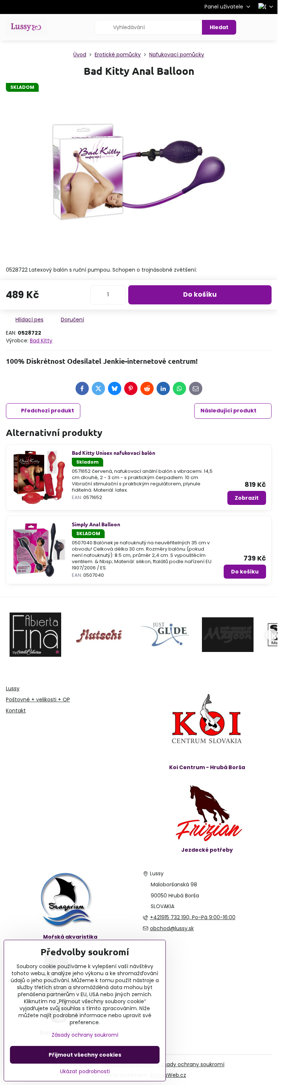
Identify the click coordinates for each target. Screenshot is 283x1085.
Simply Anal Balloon (96, 524)
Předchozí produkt (47, 410)
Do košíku (200, 294)
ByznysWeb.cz (168, 1075)
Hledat (219, 27)
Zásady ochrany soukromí (191, 1064)
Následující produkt (228, 410)
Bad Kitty (41, 340)
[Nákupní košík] (251, 27)
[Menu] (268, 27)
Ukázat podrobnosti (85, 1071)
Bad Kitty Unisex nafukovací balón (113, 452)
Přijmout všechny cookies (85, 1054)
